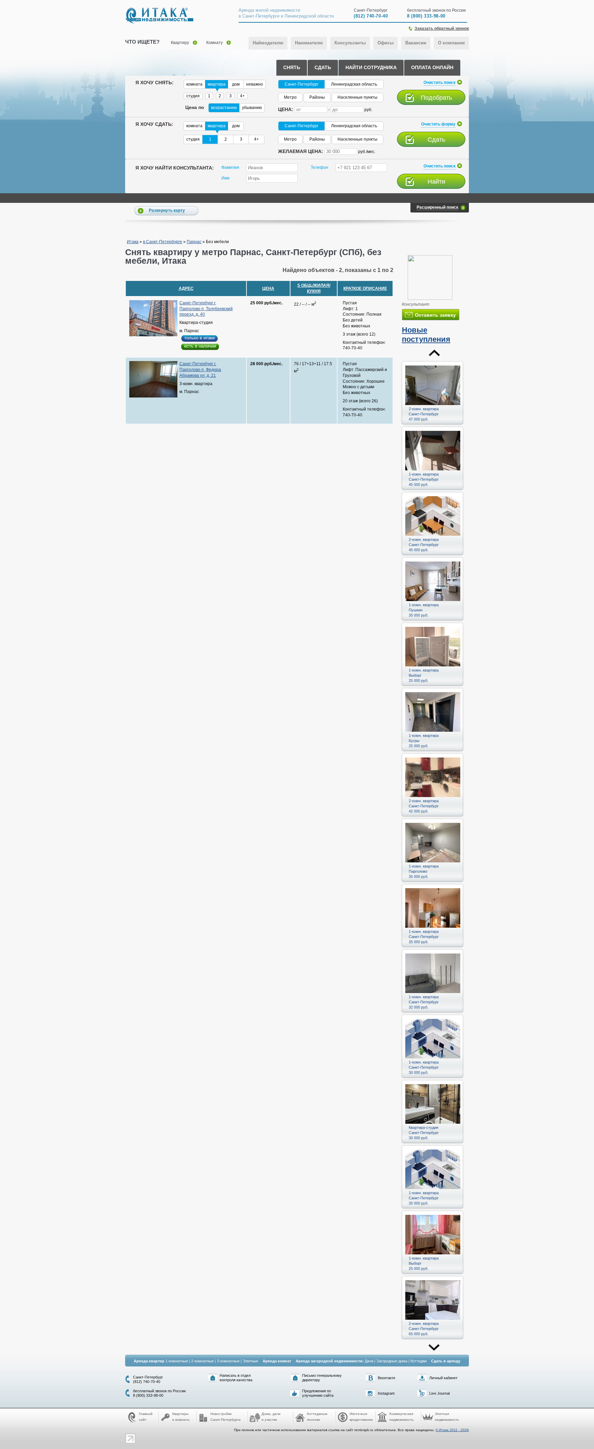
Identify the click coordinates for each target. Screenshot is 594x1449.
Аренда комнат (277, 1361)
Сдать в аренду (445, 1361)
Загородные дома (391, 1361)
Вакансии (415, 42)
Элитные (250, 1361)
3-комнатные (228, 1361)
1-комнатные (176, 1361)
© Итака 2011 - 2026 (452, 1430)
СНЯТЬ (291, 67)
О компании (451, 42)
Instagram (386, 1393)
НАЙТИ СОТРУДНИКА (371, 67)
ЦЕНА (268, 288)
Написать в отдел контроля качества (236, 1377)
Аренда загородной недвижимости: (330, 1361)
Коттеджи (418, 1361)
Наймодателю (268, 42)
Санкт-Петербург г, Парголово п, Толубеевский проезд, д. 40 (206, 309)
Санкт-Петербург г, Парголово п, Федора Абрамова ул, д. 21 (200, 369)
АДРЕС (186, 288)
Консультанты (350, 42)
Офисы (385, 42)
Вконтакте (386, 1378)
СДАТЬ (323, 67)
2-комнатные (202, 1361)
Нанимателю (309, 42)
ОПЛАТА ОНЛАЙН (432, 67)
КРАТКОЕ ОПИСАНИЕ (365, 288)
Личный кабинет (443, 1378)
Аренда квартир (149, 1361)
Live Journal (439, 1393)
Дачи (369, 1361)
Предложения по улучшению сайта (317, 1393)
